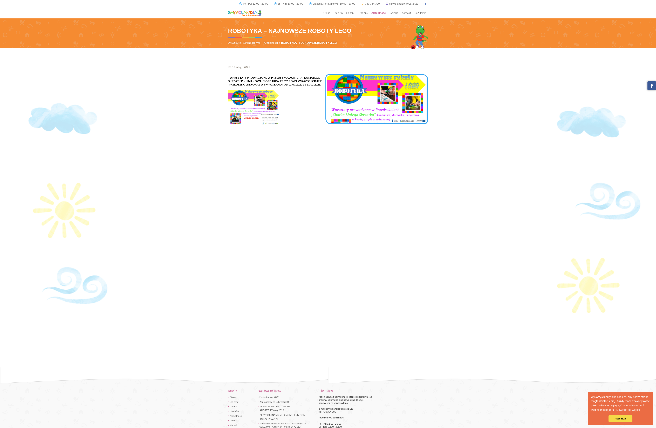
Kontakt (406, 12)
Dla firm (338, 12)
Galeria (394, 12)
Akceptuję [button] (620, 418)
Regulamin (420, 12)
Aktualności (378, 12)
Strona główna (251, 42)
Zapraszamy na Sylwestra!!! (274, 401)
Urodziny (363, 12)
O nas (326, 12)
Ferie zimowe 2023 (269, 397)
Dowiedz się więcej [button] (628, 409)
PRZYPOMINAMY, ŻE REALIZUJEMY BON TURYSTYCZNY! (282, 416)
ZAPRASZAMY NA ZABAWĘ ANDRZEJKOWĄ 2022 (274, 408)
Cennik (350, 12)
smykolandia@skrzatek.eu (403, 3)
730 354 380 (372, 3)
